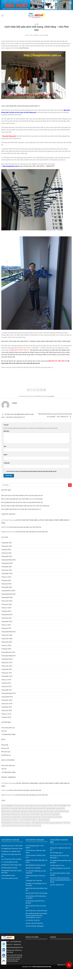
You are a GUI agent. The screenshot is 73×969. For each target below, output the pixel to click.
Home (4, 946)
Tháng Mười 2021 (7, 614)
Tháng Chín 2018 (6, 700)
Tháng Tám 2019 (6, 666)
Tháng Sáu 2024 (6, 604)
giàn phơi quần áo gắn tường (19, 811)
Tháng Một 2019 (6, 690)
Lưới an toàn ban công (7, 825)
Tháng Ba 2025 (6, 580)
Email (6, 454)
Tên (5, 446)
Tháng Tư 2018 (6, 714)
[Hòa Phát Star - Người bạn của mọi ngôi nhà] (36, 15)
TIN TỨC (36, 24)
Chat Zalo (4, 951)
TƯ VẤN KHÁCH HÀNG (8, 734)
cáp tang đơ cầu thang (46, 805)
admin (46, 35)
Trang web (7, 463)
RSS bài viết (5, 748)
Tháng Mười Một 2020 (8, 632)
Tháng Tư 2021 (6, 625)
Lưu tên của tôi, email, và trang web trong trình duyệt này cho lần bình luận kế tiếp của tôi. (31, 471)
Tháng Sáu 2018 (6, 710)
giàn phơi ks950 (60, 808)
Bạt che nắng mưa (19, 805)
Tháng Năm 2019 (6, 676)
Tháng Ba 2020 (6, 649)
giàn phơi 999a (5, 808)
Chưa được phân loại (8, 728)
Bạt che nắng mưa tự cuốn (32, 805)
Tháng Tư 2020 (6, 645)
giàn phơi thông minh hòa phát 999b (30, 814)
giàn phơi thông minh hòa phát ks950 (11, 817)
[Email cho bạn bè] (38, 390)
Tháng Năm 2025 (6, 573)
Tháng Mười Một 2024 (8, 594)
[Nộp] (70, 485)
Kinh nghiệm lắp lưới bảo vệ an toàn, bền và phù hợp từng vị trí (21, 509)
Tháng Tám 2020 (6, 638)
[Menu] (2, 15)
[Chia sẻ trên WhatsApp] (28, 390)
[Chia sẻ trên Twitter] (34, 390)
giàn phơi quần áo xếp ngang (35, 811)
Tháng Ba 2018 (6, 717)
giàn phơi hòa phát (27, 808)
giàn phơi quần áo (6, 811)
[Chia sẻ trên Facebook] (31, 390)
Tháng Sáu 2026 (6, 546)
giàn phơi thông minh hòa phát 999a (11, 814)
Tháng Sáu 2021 (6, 618)
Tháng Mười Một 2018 (8, 693)
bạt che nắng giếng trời (7, 805)
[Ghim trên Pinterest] (41, 390)
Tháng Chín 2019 (6, 662)
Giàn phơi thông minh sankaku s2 (28, 820)
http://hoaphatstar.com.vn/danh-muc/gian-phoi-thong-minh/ (47, 822)
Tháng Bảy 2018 (6, 707)
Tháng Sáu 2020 (6, 642)
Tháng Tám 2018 (6, 703)
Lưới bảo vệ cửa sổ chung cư (33, 825)
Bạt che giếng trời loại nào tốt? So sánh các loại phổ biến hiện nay (22, 502)
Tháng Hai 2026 (6, 553)
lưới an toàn (67, 822)
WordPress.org (6, 755)
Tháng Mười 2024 (7, 597)
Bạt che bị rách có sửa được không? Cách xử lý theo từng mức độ (22, 495)
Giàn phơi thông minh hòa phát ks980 (31, 817)
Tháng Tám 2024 (6, 601)
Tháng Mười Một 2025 (8, 560)
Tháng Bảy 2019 (6, 669)
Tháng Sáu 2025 (6, 570)
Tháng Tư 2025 (6, 577)
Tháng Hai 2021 (6, 628)
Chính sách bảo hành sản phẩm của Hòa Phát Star (25, 527)
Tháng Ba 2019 (6, 683)
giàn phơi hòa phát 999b (39, 808)
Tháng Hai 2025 (6, 584)
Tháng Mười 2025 (7, 563)
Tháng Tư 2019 (6, 680)
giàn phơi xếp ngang (44, 820)
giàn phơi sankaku (48, 811)
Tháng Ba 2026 (6, 549)
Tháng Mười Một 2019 (8, 656)
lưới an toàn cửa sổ (19, 825)
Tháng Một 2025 (6, 587)
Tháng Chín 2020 (6, 635)
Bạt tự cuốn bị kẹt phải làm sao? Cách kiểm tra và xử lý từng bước (22, 499)
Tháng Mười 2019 (7, 659)
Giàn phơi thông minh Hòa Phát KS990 (51, 817)
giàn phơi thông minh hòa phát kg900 (50, 814)
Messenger (4, 957)
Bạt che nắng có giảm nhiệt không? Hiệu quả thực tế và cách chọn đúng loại (25, 506)
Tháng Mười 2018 (7, 697)
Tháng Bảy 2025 (6, 567)
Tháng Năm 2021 (6, 621)
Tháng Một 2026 (6, 556)
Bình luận (7, 431)
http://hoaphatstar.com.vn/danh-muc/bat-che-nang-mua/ (16, 822)
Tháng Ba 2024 (6, 611)
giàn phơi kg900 (51, 808)
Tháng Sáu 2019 (6, 673)
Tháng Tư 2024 (6, 608)
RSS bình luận (5, 752)
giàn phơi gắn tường (16, 808)
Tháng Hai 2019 (6, 686)
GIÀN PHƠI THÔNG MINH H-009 (62, 805)
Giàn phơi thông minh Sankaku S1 (10, 820)
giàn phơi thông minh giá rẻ (61, 811)
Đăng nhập (4, 745)
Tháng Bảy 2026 (6, 543)
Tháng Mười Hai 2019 (8, 652)
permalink (51, 396)
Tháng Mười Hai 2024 (8, 590)
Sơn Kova (38, 917)
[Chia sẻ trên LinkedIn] (44, 390)
